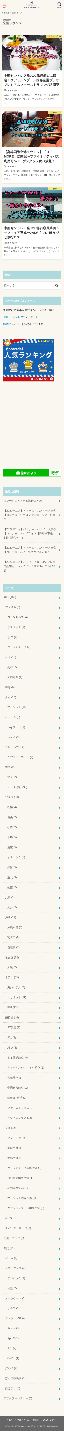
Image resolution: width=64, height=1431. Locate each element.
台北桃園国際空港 (20, 1177)
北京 (12, 777)
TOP (11, 1420)
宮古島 (13, 937)
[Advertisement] (32, 424)
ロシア (11, 637)
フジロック (16, 1278)
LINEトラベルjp (12, 316)
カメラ (13, 1328)
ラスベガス (16, 627)
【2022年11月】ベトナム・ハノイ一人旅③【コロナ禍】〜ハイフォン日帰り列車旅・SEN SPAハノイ (30, 533)
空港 (10, 1127)
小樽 (12, 827)
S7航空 (13, 1027)
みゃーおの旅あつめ (30, 1426)
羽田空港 (14, 1147)
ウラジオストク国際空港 (24, 1167)
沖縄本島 (14, 927)
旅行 (10, 597)
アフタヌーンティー (18, 1398)
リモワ (13, 1308)
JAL (11, 1037)
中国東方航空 (17, 1087)
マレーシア (14, 747)
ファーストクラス (20, 1107)
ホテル (12, 977)
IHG (12, 1007)
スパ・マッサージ (18, 1228)
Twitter (7, 323)
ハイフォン (16, 727)
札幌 (12, 807)
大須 (12, 967)
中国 (10, 767)
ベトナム (12, 717)
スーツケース (15, 1298)
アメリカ (12, 607)
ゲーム (11, 1258)
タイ (10, 697)
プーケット (16, 707)
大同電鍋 (14, 677)
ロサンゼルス (17, 617)
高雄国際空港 (17, 1188)
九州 (10, 897)
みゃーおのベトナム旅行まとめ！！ (25, 500)
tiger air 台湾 (16, 1097)
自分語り (12, 1388)
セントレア (16, 1137)
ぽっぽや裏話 (15, 1378)
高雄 (12, 667)
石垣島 (13, 947)
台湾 (10, 657)
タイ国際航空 (17, 1057)
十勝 (12, 837)
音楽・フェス (15, 1268)
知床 (12, 867)
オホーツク (16, 857)
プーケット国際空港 (21, 1198)
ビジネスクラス (19, 1117)
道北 (12, 877)
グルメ (11, 1368)
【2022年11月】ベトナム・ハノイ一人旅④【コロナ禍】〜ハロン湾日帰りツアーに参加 (30, 515)
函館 (12, 887)
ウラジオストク (18, 647)
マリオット (16, 997)
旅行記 (36, 1420)
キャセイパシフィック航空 (25, 1067)
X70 (11, 1348)
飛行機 (12, 1017)
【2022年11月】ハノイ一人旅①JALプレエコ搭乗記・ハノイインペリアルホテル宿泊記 (29, 566)
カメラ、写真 (15, 1318)
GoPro (13, 1358)
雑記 (9, 1248)
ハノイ (13, 737)
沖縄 (10, 917)
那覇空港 (14, 1157)
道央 (12, 817)
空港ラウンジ (14, 1238)
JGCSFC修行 (16, 787)
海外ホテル (16, 987)
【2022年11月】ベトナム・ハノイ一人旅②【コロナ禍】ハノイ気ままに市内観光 (30, 549)
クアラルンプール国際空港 (25, 1208)
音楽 (12, 1288)
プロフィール (23, 1420)
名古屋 (12, 957)
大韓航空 (14, 1077)
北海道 (12, 797)
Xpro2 (13, 1338)
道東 (12, 847)
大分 (12, 907)
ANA (12, 1047)
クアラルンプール (20, 757)
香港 (10, 687)
